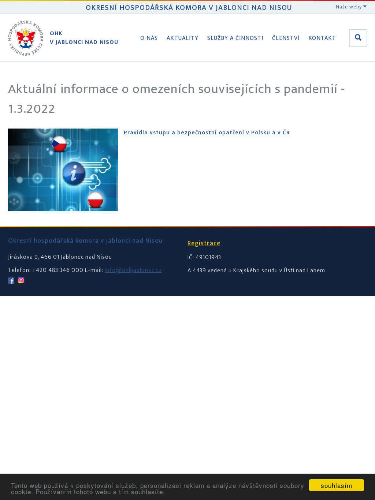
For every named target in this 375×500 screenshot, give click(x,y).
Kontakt (322, 38)
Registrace (204, 243)
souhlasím (336, 485)
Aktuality (182, 38)
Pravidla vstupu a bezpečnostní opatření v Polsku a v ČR (207, 133)
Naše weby (349, 7)
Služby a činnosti (235, 38)
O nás (149, 38)
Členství (286, 38)
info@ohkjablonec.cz (133, 270)
